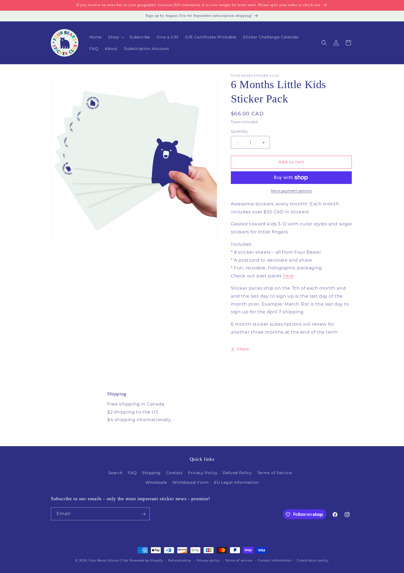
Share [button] (243, 348)
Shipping (151, 472)
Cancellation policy (312, 560)
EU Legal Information (236, 482)
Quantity (239, 131)
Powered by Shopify (146, 560)
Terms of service (238, 560)
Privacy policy (208, 560)
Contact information (274, 560)
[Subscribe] (143, 514)
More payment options (291, 191)
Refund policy (179, 560)
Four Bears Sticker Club (108, 560)
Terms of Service (274, 472)
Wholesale (156, 482)
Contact (174, 472)
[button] (115, 37)
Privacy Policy (202, 472)
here (288, 275)
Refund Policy (237, 472)
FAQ (132, 472)
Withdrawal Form (190, 482)
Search (115, 472)
